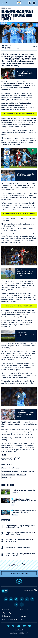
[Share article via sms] (3, 458)
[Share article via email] (18, 458)
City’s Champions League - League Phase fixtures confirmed (20, 526)
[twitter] (22, 599)
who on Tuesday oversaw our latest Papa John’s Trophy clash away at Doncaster (18, 120)
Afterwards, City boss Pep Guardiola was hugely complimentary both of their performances (17, 105)
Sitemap (22, 619)
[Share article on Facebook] (14, 458)
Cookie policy (6, 616)
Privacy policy (24, 609)
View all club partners (19, 573)
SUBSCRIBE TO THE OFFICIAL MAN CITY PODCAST (19, 214)
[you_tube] (6, 599)
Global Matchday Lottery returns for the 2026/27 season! (20, 554)
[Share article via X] (10, 458)
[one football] (21, 604)
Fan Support (19, 630)
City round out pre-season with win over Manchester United (20, 533)
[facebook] (32, 599)
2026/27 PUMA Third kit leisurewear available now (19, 540)
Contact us (23, 616)
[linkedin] (16, 604)
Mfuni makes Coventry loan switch (18, 547)
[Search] (6, 3)
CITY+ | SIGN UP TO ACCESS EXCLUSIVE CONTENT (19, 114)
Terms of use (23, 613)
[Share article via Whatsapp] (6, 458)
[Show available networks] (35, 46)
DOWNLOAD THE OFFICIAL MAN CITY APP (19, 306)
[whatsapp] (11, 599)
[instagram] (16, 599)
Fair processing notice (8, 613)
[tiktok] (27, 599)
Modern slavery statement (10, 619)
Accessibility (6, 609)
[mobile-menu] (2, 3)
